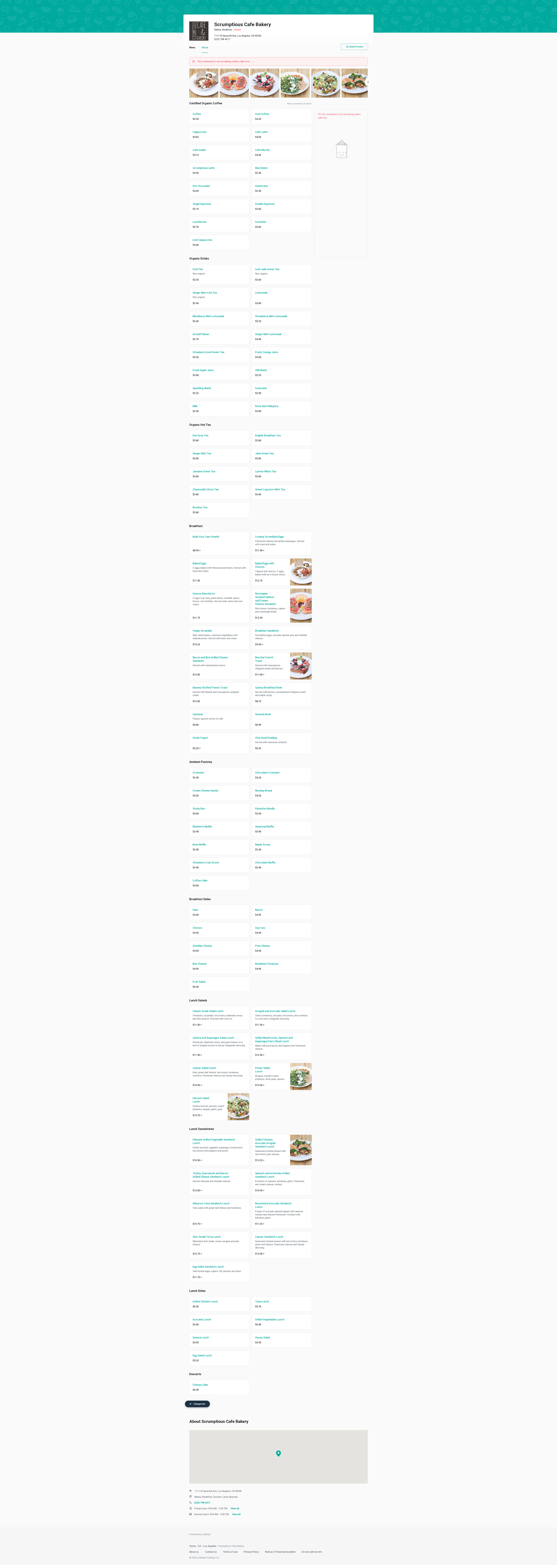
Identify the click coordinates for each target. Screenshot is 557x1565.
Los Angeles (209, 1546)
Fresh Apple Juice (203, 370)
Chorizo (197, 927)
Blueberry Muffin (202, 826)
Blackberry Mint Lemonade (208, 316)
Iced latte (260, 221)
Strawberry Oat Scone (206, 862)
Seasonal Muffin (264, 826)
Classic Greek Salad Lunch (208, 1011)
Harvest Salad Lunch (201, 1100)
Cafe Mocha (262, 149)
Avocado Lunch (202, 1319)
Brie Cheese (200, 963)
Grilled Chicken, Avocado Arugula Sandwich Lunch (265, 1143)
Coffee (197, 113)
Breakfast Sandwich (267, 630)
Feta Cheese (262, 945)
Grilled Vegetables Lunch (269, 1319)
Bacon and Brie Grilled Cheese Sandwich (210, 659)
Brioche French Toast (264, 659)
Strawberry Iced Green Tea (208, 352)
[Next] (368, 82)
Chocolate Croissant (267, 772)
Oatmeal (198, 714)
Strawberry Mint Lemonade (271, 316)
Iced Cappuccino (202, 239)
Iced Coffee (262, 113)
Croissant (198, 772)
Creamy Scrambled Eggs (269, 536)
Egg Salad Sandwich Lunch (208, 1266)
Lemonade (261, 292)
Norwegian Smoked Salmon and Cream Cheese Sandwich (265, 599)
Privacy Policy (251, 1551)
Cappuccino (200, 131)
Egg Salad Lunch (202, 1355)
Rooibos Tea (200, 507)
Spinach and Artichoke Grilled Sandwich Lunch (272, 1175)
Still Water (261, 370)
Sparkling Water (202, 388)
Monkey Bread (263, 790)
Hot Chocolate (201, 185)
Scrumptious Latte (204, 167)
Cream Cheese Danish (205, 790)
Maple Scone (262, 844)
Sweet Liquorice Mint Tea (270, 489)
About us (194, 1551)
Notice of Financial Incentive (280, 1551)
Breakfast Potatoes (266, 963)
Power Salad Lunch (262, 1069)
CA (199, 1546)
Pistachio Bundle (265, 808)
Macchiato (261, 167)
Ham (195, 909)
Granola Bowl (263, 714)
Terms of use (230, 1551)
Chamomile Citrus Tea (206, 489)
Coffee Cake (200, 880)
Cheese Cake (200, 1384)
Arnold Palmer (201, 334)
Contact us (211, 1551)
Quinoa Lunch (201, 1337)
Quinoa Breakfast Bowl (268, 687)
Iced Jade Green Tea (267, 269)
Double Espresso (265, 203)
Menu (192, 47)
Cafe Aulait (199, 149)
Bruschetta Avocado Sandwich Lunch (273, 1205)
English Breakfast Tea (268, 435)
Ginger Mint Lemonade (268, 334)
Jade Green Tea (264, 453)
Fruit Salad (199, 981)
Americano (261, 185)
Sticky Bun (199, 808)
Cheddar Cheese (202, 945)
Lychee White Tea (265, 471)
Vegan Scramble (202, 630)
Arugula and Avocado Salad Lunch (275, 1011)
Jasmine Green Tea (204, 471)
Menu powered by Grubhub (299, 103)
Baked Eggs (199, 563)
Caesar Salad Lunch (204, 1067)
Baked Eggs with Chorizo (264, 565)
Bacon (259, 909)
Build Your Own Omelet (206, 536)
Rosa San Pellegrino (266, 406)
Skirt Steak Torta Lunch (207, 1236)
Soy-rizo (260, 927)
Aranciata (261, 388)
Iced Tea (198, 269)
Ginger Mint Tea (202, 453)
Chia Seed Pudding (266, 737)
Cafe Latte (261, 131)
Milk (195, 406)
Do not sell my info (312, 1551)
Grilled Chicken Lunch (205, 1301)
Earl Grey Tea (200, 435)
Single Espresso (202, 203)
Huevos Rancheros (204, 593)
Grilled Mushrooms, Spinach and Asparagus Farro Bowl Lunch (274, 1039)
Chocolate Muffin (265, 862)
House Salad (262, 1337)
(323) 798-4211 (222, 39)
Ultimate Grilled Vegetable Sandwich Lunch (214, 1141)
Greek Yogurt (200, 737)
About (205, 47)
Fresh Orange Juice (266, 352)
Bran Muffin (199, 844)
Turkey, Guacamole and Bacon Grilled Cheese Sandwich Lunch (211, 1175)
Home (192, 1546)
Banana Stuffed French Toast (210, 687)
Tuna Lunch (262, 1301)
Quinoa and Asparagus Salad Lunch (213, 1037)
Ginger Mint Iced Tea (205, 292)
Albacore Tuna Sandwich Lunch (211, 1203)
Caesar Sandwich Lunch (269, 1236)
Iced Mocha (199, 221)
